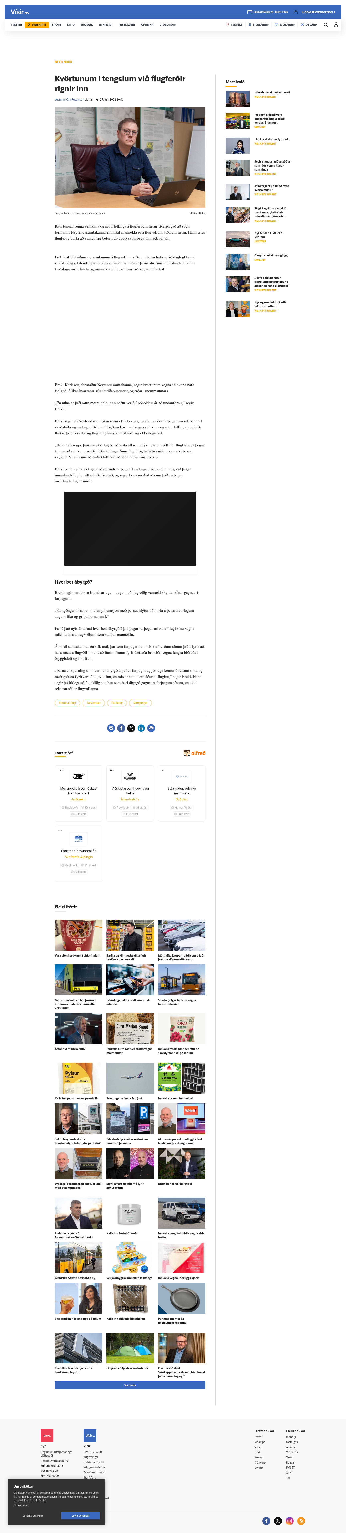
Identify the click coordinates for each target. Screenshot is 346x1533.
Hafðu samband (94, 1462)
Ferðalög (117, 703)
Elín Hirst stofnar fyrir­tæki (271, 139)
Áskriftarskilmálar (95, 1472)
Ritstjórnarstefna (94, 1467)
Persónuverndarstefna (55, 1461)
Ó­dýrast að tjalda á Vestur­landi (127, 1368)
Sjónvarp (260, 1462)
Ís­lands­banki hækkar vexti (272, 92)
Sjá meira (130, 1385)
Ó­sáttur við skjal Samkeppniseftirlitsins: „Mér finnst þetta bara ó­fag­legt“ (181, 1372)
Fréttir (258, 1437)
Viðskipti (260, 1442)
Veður (290, 1457)
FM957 (290, 1467)
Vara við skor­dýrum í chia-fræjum (77, 955)
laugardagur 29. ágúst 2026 (271, 12)
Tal (288, 1478)
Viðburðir (292, 1452)
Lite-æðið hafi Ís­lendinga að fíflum (78, 1319)
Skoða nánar (21, 1505)
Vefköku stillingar (33, 1515)
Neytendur (94, 703)
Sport (257, 1447)
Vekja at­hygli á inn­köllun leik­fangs (129, 1278)
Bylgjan (290, 1462)
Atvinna (291, 1447)
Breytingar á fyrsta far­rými (124, 1098)
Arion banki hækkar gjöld (175, 1184)
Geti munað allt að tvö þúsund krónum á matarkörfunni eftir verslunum (75, 1004)
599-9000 (53, 1476)
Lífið (257, 1452)
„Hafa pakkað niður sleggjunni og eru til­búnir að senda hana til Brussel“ (271, 282)
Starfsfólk (90, 1477)
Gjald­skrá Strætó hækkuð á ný (75, 1278)
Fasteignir (292, 1442)
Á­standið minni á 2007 (70, 1049)
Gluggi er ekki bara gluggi (271, 255)
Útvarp (258, 1467)
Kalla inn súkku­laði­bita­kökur (125, 1319)
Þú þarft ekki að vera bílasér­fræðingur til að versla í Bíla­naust (269, 119)
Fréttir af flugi (67, 703)
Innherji (291, 1437)
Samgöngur (140, 703)
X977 (289, 1473)
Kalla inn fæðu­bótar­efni (122, 1233)
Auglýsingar (91, 1457)
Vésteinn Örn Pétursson (69, 99)
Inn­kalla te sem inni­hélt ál (175, 1098)
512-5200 (96, 1452)
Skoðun (259, 1457)
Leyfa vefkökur (81, 1515)
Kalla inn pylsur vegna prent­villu (77, 1098)
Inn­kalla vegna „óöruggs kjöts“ (178, 1278)
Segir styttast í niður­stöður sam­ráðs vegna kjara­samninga (272, 165)
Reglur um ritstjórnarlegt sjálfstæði (56, 1454)
